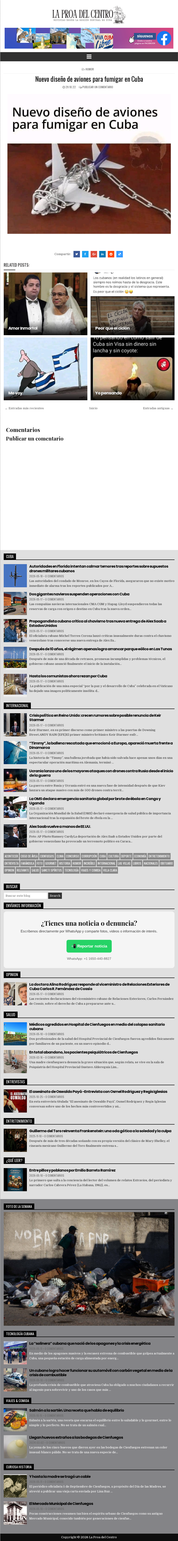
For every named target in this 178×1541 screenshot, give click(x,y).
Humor (90, 69)
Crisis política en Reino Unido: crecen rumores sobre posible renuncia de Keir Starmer (95, 717)
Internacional (106, 863)
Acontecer (11, 856)
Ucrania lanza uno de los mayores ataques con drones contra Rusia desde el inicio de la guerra (101, 773)
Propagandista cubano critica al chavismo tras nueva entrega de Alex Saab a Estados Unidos (97, 623)
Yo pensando (108, 393)
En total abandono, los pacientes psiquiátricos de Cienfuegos (83, 1052)
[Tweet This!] (76, 254)
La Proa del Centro (103, 1537)
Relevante (23, 870)
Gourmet (51, 863)
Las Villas (124, 863)
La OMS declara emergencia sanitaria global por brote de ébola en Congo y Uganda (95, 801)
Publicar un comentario (97, 87)
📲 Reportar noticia (89, 946)
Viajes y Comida (91, 870)
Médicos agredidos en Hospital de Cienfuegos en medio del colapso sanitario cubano (97, 1027)
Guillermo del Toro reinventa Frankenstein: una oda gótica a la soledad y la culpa (100, 1131)
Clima (60, 856)
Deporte (126, 856)
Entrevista (12, 863)
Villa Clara (110, 870)
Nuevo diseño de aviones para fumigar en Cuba (89, 79)
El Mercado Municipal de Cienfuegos (61, 1503)
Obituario (166, 863)
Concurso (72, 856)
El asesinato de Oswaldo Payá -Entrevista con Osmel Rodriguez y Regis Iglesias (98, 1091)
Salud (35, 870)
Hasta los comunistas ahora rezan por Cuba (68, 676)
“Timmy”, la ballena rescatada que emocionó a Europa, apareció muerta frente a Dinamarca (101, 745)
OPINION (9, 870)
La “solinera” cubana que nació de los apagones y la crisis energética (89, 1343)
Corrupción (89, 856)
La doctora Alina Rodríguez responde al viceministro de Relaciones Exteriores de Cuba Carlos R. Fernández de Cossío (99, 986)
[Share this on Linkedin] (102, 254)
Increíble (89, 863)
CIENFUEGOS (47, 856)
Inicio (93, 408)
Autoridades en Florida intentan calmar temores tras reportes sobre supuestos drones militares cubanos (98, 568)
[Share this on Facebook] (85, 254)
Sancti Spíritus (51, 870)
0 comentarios (54, 576)
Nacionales (151, 863)
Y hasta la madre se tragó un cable (59, 1476)
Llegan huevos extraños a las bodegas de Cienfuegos (76, 1437)
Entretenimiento (159, 856)
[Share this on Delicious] (119, 254)
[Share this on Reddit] (111, 254)
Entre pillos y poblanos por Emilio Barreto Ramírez (72, 1170)
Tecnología (71, 870)
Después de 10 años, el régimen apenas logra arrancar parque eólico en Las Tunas (100, 649)
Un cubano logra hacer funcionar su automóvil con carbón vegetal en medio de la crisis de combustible (100, 1373)
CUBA (102, 856)
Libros (137, 863)
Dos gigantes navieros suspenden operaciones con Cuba (79, 594)
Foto (40, 863)
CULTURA (113, 856)
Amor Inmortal (22, 328)
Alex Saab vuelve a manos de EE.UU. (60, 826)
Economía (140, 856)
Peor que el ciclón (112, 328)
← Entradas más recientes (24, 408)
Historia (64, 863)
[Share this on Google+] (94, 254)
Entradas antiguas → (158, 408)
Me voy (15, 393)
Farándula (27, 863)
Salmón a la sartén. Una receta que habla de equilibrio (76, 1410)
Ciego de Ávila (29, 856)
